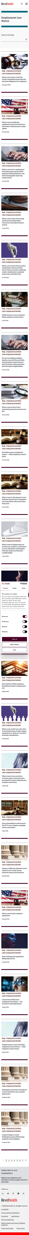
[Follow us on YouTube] (8, 1193)
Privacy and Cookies (7, 1228)
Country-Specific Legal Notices (10, 1213)
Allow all (14, 639)
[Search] (22, 4)
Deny (14, 650)
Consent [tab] (5, 588)
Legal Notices (15, 1216)
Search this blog (7, 35)
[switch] (25, 621)
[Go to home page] (7, 3)
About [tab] (24, 588)
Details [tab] (15, 588)
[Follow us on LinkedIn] (3, 1193)
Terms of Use (21, 1228)
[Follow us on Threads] (23, 1193)
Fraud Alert (4, 1216)
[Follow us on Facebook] (13, 1193)
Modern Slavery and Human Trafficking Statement (13, 1224)
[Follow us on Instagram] (18, 1193)
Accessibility (5, 1209)
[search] (26, 39)
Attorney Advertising (7, 1220)
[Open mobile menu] (26, 4)
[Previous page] (3, 1160)
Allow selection (14, 644)
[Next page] (26, 1160)
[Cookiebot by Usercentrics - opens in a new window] (20, 584)
